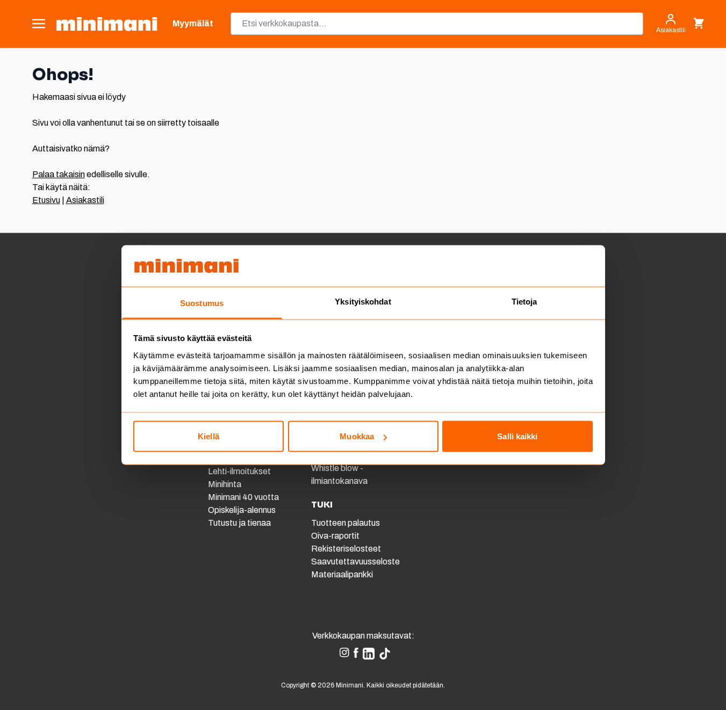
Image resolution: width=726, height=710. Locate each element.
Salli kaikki (517, 436)
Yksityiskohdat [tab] (363, 301)
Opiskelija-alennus (242, 510)
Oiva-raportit (335, 535)
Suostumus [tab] (202, 302)
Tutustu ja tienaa (239, 522)
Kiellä (208, 436)
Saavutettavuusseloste (355, 561)
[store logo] (106, 24)
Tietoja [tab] (524, 301)
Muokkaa (357, 436)
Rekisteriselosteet (346, 548)
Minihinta (224, 484)
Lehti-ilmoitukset (239, 471)
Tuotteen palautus (346, 522)
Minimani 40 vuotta (243, 497)
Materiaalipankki (342, 574)
